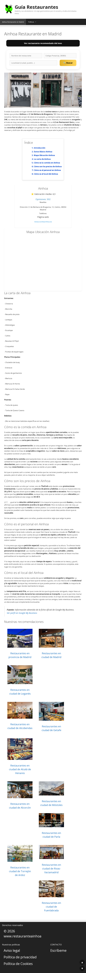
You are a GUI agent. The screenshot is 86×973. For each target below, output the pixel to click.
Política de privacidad (20, 957)
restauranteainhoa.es (43, 221)
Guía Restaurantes (36, 7)
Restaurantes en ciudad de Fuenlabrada (51, 906)
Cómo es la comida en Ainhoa (47, 163)
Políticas (31, 22)
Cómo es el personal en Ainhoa (47, 170)
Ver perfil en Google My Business (22, 612)
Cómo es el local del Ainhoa (46, 174)
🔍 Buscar (68, 63)
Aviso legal (12, 950)
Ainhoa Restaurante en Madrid (13, 22)
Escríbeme (58, 950)
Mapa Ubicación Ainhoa (44, 155)
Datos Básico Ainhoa (43, 151)
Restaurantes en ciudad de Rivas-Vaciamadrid (51, 868)
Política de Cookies (18, 963)
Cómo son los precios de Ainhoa (48, 166)
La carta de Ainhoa (42, 159)
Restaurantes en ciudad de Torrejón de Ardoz (20, 871)
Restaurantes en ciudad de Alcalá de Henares (20, 769)
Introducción (39, 148)
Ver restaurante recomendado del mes (43, 43)
